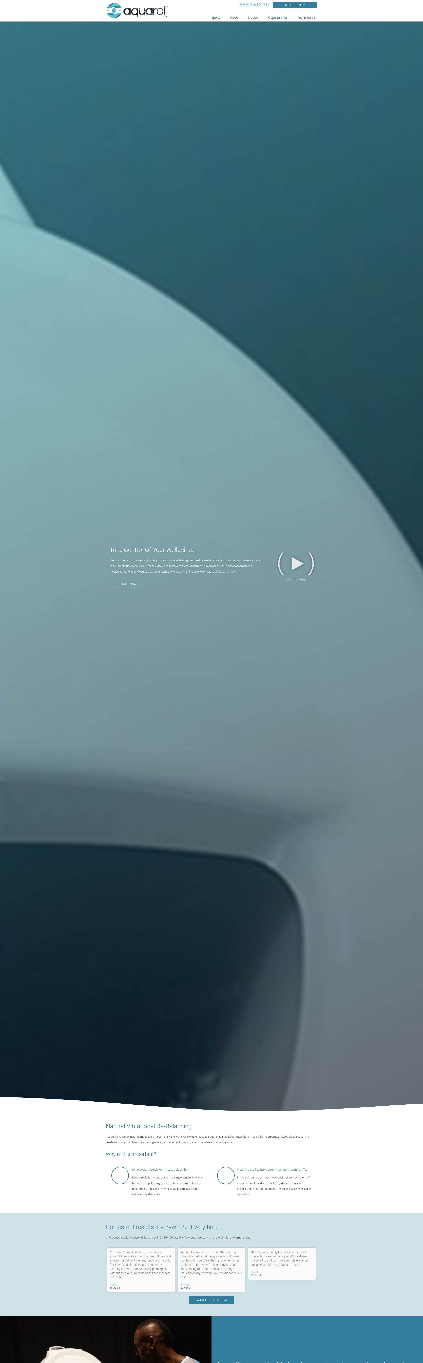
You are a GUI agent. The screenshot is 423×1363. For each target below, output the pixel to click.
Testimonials (306, 18)
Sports (216, 18)
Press (234, 18)
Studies (253, 18)
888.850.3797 (254, 5)
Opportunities (278, 18)
